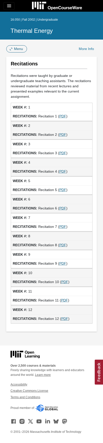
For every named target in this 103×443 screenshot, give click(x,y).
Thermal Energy (31, 30)
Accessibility (18, 384)
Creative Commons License (29, 391)
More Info (86, 49)
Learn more (43, 375)
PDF (62, 116)
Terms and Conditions (25, 397)
